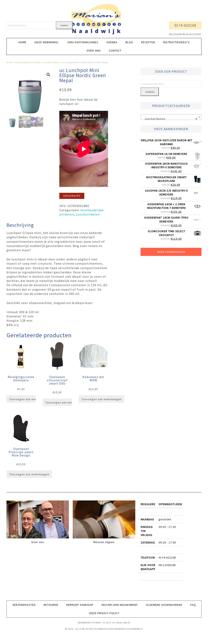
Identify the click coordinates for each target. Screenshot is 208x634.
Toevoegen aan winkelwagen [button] (29, 399)
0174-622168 (185, 25)
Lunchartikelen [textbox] (169, 119)
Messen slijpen (103, 542)
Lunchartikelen (51, 62)
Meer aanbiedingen (171, 252)
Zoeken (64, 25)
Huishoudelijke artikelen (28, 62)
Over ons (37, 542)
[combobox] (171, 117)
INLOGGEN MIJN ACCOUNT (185, 34)
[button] (48, 74)
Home (9, 62)
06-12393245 (167, 565)
